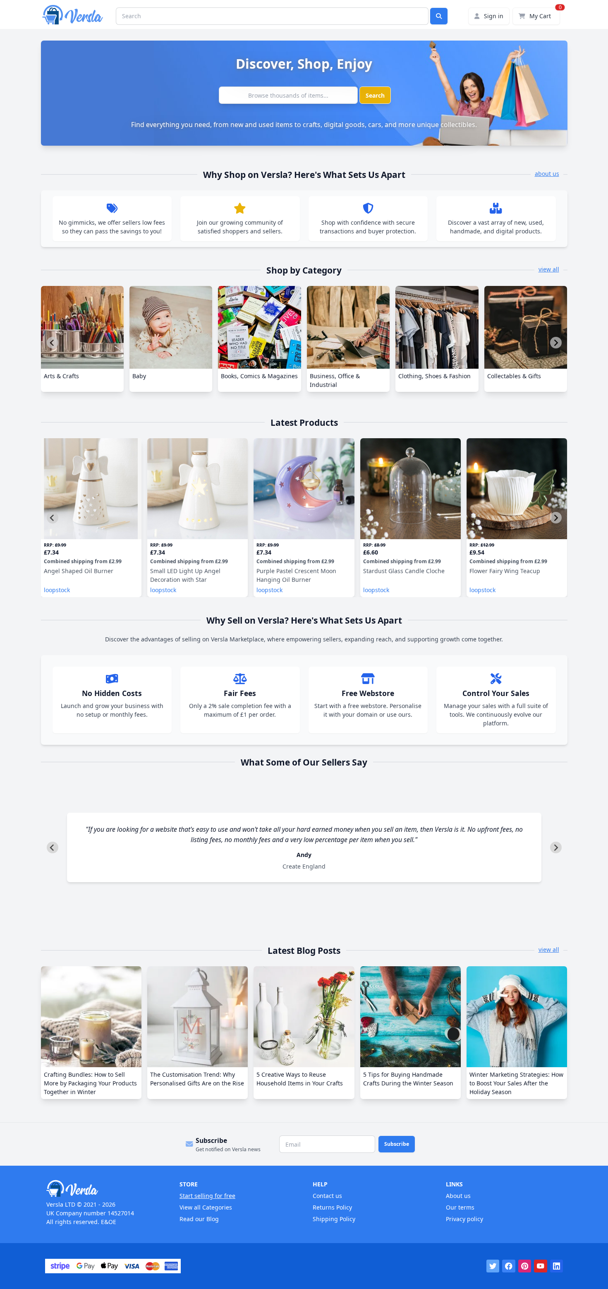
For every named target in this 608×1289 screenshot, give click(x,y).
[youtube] (540, 1266)
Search (375, 95)
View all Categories (206, 1207)
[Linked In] (556, 1266)
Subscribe (396, 1143)
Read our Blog (199, 1219)
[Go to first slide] (556, 342)
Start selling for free (207, 1196)
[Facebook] (508, 1266)
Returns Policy (332, 1207)
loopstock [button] (57, 590)
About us (458, 1196)
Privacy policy (464, 1219)
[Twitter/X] (493, 1266)
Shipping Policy (334, 1219)
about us (547, 174)
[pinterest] (525, 1266)
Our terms (460, 1207)
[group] (82, 339)
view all (549, 269)
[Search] (439, 16)
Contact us (327, 1196)
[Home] (104, 1188)
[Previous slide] (52, 342)
